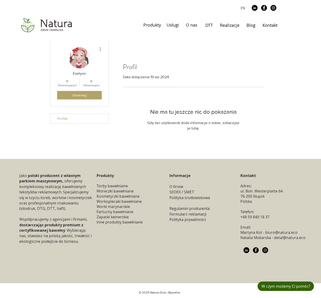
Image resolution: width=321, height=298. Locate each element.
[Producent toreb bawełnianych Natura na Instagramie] (265, 250)
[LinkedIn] (255, 8)
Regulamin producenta (189, 208)
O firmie (176, 186)
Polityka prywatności (187, 219)
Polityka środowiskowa (189, 197)
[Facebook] (264, 8)
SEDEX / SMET (181, 192)
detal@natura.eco (289, 237)
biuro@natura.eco (281, 232)
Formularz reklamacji (187, 214)
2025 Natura (150, 292)
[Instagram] (273, 8)
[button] (152, 25)
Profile (62, 118)
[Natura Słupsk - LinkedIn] (246, 250)
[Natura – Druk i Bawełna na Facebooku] (256, 250)
